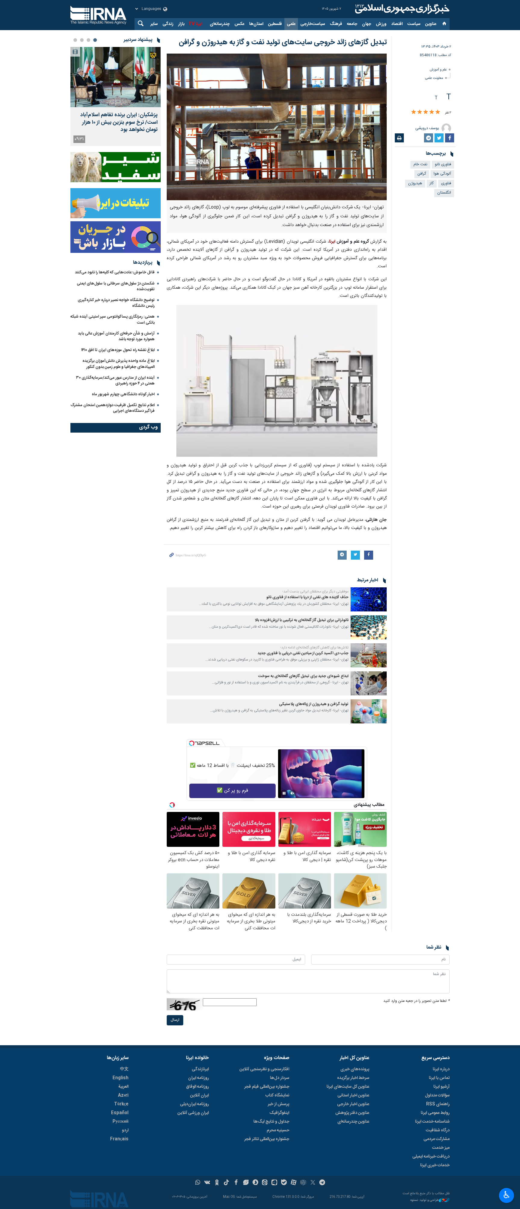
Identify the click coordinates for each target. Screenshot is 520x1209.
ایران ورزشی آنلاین (193, 1113)
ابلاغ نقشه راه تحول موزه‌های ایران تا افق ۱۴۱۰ (118, 350)
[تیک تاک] (226, 1183)
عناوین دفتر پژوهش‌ (352, 1113)
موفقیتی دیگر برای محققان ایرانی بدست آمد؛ (315, 592)
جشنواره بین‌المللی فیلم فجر (266, 1086)
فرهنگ (336, 24)
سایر (154, 24)
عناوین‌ (430, 24)
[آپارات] (293, 1183)
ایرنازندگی (200, 1069)
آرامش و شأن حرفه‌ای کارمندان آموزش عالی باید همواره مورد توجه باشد (116, 336)
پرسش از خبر (278, 1104)
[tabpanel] (115, 96)
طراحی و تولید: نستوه (424, 1200)
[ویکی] (207, 1183)
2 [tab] (88, 40)
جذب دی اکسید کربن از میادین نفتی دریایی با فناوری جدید (303, 653)
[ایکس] (313, 1183)
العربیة (123, 1086)
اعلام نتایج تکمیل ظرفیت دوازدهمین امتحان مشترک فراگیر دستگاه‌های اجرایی (112, 408)
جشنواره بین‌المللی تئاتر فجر (266, 1139)
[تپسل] (192, 743)
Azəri (123, 1095)
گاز (432, 183)
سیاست (413, 24)
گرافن (421, 174)
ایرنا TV (195, 24)
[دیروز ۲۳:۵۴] (115, 77)
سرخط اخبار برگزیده (353, 1078)
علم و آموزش (438, 70)
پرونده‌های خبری (354, 1069)
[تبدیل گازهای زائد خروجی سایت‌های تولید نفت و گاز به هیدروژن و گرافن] (277, 127)
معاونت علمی (434, 78)
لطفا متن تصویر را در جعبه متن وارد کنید (416, 1001)
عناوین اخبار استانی (353, 1095)
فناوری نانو (443, 164)
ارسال (175, 1020)
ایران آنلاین (199, 1095)
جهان (366, 24)
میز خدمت (441, 1148)
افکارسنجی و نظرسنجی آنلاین (264, 1069)
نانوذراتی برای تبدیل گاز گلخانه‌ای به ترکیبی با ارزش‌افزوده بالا (301, 620)
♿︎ (506, 1194)
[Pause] (284, 793)
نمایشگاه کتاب (277, 1095)
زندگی (167, 24)
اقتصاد (397, 24)
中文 (124, 1069)
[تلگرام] (322, 1183)
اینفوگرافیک (279, 1113)
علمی (291, 24)
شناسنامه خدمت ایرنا (432, 1121)
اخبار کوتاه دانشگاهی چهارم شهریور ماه (123, 394)
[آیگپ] (274, 1183)
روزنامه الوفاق (197, 1086)
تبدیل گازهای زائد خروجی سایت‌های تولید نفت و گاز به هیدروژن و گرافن (283, 42)
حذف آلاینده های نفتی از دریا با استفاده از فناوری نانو (307, 597)
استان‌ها (256, 24)
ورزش (381, 24)
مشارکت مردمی (436, 1139)
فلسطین (275, 24)
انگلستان (444, 193)
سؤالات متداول (437, 1095)
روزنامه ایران (198, 1078)
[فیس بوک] (236, 1183)
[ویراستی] (246, 1183)
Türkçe (121, 1104)
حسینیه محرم (278, 1130)
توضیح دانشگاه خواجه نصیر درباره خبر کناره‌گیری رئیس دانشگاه (116, 303)
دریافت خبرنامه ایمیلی (431, 1156)
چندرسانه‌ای (220, 24)
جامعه (352, 24)
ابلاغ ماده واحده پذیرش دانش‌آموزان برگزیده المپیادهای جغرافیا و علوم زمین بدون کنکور (118, 364)
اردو (125, 1130)
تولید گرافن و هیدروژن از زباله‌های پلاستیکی (313, 704)
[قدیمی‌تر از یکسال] (369, 599)
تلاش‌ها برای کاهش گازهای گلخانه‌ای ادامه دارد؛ (314, 648)
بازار (181, 24)
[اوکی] (217, 1183)
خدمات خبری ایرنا (435, 1165)
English (120, 1078)
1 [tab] (95, 40)
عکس (239, 24)
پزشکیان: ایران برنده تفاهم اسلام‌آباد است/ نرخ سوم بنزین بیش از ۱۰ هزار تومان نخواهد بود (119, 122)
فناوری (446, 183)
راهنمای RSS (438, 1104)
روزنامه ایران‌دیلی (194, 1104)
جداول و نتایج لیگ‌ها (271, 1121)
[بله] (284, 1183)
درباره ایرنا (441, 1069)
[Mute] (292, 793)
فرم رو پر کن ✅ (232, 791)
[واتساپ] (198, 1183)
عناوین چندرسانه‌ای (353, 1121)
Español (119, 1113)
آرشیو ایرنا (441, 1086)
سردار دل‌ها (279, 1078)
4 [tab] (75, 40)
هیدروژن (415, 183)
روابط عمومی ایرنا (435, 1113)
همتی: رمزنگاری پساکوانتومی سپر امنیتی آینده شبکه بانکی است (112, 319)
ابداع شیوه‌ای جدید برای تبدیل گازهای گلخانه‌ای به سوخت (303, 676)
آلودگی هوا (442, 174)
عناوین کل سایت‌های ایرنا (348, 1086)
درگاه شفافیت (438, 1130)
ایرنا (401, 9)
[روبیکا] (303, 1183)
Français (119, 1139)
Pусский (120, 1121)
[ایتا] (265, 1183)
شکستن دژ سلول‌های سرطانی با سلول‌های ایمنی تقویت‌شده (116, 286)
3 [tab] (82, 40)
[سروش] (255, 1183)
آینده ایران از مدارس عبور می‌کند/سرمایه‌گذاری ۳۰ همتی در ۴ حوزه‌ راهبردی (115, 381)
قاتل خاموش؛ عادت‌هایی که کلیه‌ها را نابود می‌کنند (115, 272)
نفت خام (420, 164)
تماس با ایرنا (439, 1078)
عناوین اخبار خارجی (353, 1104)
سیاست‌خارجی (312, 24)
